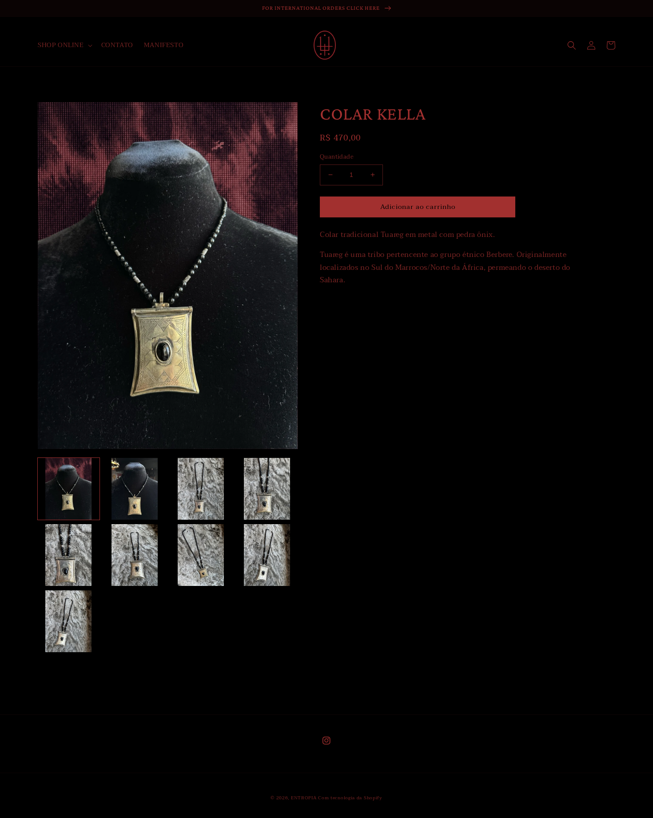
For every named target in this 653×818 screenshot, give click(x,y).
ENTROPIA (304, 798)
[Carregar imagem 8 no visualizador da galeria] (267, 555)
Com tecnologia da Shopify (350, 798)
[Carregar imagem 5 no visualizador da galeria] (69, 555)
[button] (64, 45)
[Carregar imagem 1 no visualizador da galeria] (69, 489)
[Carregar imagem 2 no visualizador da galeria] (135, 489)
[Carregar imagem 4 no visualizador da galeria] (267, 489)
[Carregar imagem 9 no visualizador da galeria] (69, 621)
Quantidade (337, 157)
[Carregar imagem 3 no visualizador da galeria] (201, 489)
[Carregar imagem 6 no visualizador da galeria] (135, 555)
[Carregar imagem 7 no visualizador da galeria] (201, 555)
